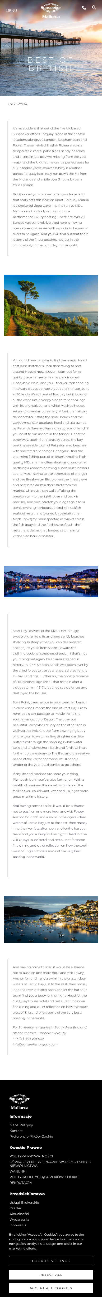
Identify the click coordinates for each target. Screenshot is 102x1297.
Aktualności (19, 1214)
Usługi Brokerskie (24, 1202)
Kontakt (16, 1131)
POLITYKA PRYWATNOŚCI (31, 1156)
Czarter (15, 1208)
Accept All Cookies (51, 1288)
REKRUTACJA (20, 1183)
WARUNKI (17, 1171)
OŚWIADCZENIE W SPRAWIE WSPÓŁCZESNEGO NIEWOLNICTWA (50, 1164)
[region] (51, 1262)
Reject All (51, 1274)
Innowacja (17, 1225)
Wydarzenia (19, 1219)
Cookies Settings (51, 1261)
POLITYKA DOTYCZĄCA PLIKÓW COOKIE (43, 1177)
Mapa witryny (21, 1125)
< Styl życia (17, 104)
